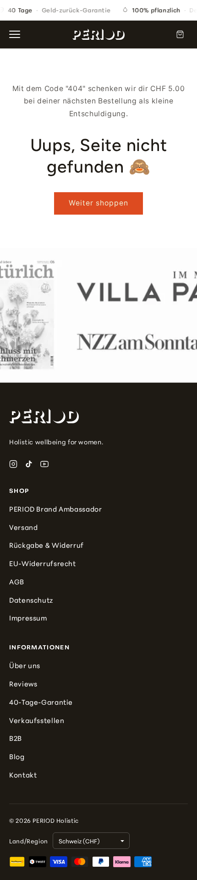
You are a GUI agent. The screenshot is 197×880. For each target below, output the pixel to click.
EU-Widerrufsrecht (42, 563)
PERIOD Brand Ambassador (55, 508)
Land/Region (28, 841)
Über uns (24, 665)
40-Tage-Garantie (41, 702)
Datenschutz (31, 600)
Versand (23, 527)
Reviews (23, 683)
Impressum (28, 617)
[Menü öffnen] (17, 34)
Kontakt (23, 774)
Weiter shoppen (99, 203)
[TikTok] (29, 464)
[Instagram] (13, 464)
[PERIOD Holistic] (98, 34)
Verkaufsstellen (36, 720)
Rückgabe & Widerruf (46, 545)
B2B (15, 738)
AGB (16, 581)
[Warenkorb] (180, 34)
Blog (17, 756)
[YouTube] (44, 464)
